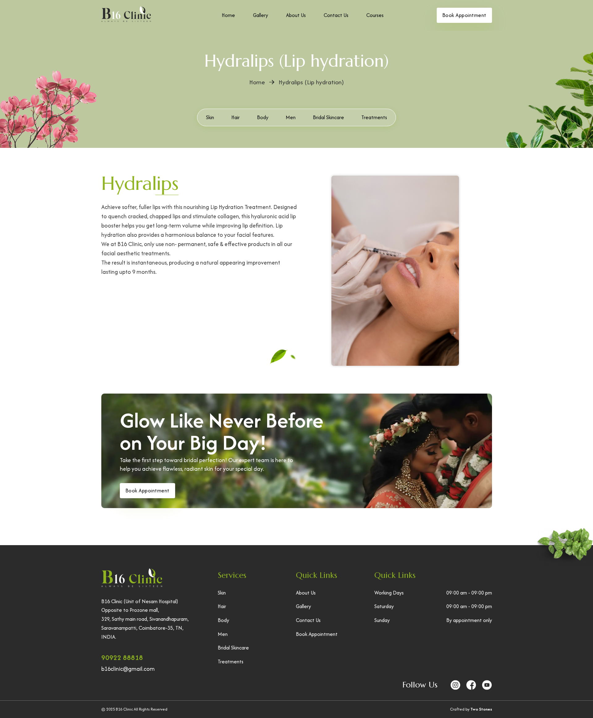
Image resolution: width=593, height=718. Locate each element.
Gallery (260, 15)
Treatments (374, 117)
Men (291, 117)
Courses (375, 15)
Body (262, 117)
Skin (210, 117)
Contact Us (336, 15)
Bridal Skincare (328, 117)
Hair (235, 117)
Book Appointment (464, 15)
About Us (296, 15)
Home (228, 15)
